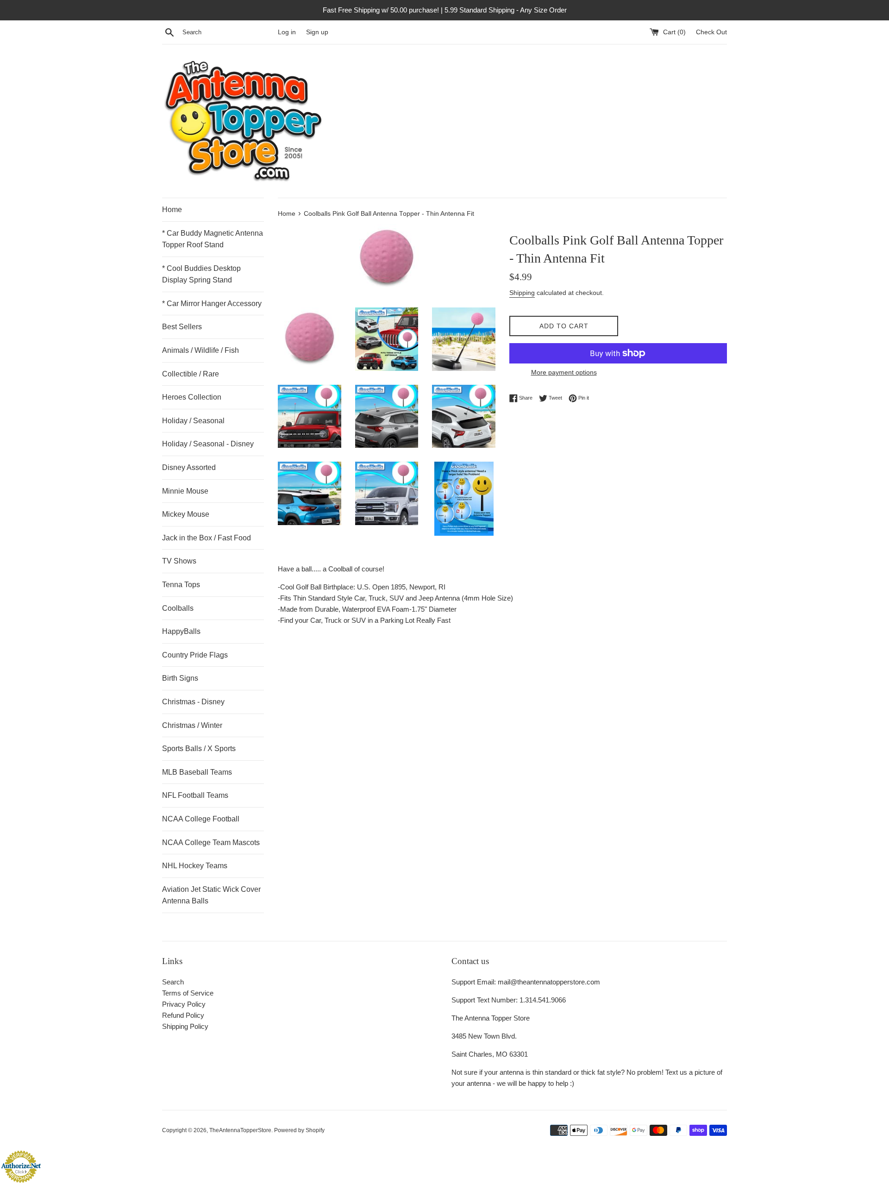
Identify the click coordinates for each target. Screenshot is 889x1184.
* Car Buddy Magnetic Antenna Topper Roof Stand (212, 239)
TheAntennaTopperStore (240, 1130)
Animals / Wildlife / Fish (200, 350)
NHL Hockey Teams (194, 866)
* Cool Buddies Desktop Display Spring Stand (201, 274)
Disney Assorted (189, 467)
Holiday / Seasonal (193, 421)
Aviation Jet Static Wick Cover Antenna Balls (211, 895)
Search (173, 982)
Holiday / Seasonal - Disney (208, 444)
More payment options (564, 372)
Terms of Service (187, 993)
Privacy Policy (184, 1004)
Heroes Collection (191, 397)
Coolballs (178, 608)
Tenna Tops (181, 585)
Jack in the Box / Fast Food (206, 538)
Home (172, 209)
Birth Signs (180, 678)
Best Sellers (182, 327)
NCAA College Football (200, 819)
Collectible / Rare (190, 374)
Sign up (317, 32)
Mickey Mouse (185, 514)
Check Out (711, 32)
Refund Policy (183, 1015)
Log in (287, 32)
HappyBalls (181, 631)
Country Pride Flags (195, 655)
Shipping (522, 292)
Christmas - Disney (193, 702)
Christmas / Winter (192, 725)
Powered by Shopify (299, 1130)
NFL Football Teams (195, 795)
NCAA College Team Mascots (211, 842)
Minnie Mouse (185, 491)
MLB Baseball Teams (197, 772)
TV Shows (179, 561)
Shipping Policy (185, 1026)
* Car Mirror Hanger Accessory (212, 303)
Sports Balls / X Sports (199, 748)
